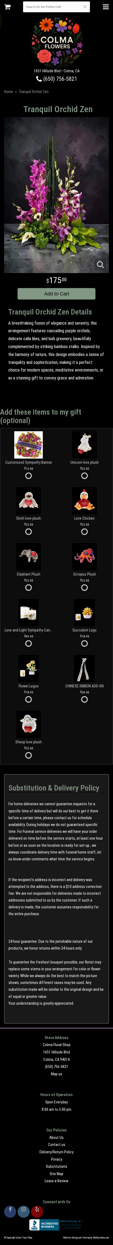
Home (8, 91)
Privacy (56, 1159)
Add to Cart (56, 294)
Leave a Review (56, 1181)
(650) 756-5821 (59, 79)
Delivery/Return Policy (56, 1152)
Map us (56, 1074)
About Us (56, 1137)
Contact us (56, 1144)
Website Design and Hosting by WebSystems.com (86, 1237)
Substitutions (56, 1166)
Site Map (56, 1174)
